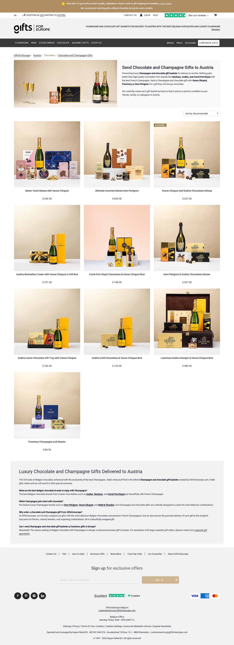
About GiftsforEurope (178, 554)
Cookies (100, 626)
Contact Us (130, 15)
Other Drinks (46, 43)
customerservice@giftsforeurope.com (117, 610)
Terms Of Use (88, 626)
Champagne (22, 43)
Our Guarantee (155, 554)
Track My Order (134, 554)
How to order (78, 554)
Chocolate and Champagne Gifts (75, 55)
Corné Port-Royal (116, 494)
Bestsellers (115, 554)
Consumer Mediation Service (137, 626)
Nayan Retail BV (80, 632)
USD (42, 15)
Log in (147, 15)
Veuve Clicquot (86, 505)
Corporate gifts (208, 43)
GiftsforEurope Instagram (34, 595)
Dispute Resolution (162, 626)
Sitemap (67, 626)
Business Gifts (97, 554)
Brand (170, 43)
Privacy (76, 626)
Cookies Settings (114, 626)
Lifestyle (96, 43)
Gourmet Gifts (80, 43)
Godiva (89, 494)
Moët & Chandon (106, 505)
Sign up (159, 580)
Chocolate (63, 43)
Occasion (190, 43)
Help (155, 15)
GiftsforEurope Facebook (17, 595)
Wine (34, 43)
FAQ (64, 554)
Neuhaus (98, 494)
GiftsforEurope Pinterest (25, 595)
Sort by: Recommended (196, 113)
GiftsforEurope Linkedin (42, 595)
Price (179, 43)
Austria (61, 15)
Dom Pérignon (71, 505)
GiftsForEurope (22, 55)
